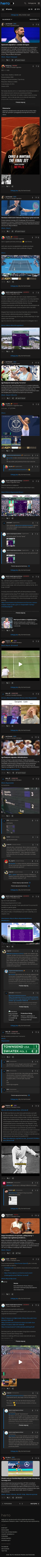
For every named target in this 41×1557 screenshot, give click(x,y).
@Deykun (9, 1185)
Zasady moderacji (7, 1534)
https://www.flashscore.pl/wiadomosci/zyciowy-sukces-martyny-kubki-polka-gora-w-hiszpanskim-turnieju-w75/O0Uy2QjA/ (19, 605)
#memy (4, 698)
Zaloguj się (32, 3)
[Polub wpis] (38, 24)
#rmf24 (19, 1494)
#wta (12, 325)
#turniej (13, 1494)
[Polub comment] (37, 455)
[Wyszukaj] (25, 3)
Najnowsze (6, 19)
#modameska (11, 1110)
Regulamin (5, 1530)
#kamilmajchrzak (31, 1494)
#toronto (14, 395)
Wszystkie (33, 19)
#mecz (3, 325)
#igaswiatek (14, 492)
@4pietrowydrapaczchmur (15, 953)
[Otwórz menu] (38, 3)
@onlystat (12, 863)
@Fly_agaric (13, 874)
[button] (20, 145)
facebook (4, 1547)
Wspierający (5, 1540)
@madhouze (13, 1193)
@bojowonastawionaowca (17, 469)
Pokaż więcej (20, 102)
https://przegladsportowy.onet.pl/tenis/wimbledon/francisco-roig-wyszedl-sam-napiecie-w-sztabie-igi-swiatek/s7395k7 (24, 998)
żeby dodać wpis (20, 15)
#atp (23, 1494)
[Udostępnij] (12, 60)
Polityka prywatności (9, 1532)
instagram (5, 1549)
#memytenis (15, 698)
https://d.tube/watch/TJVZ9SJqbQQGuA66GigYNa (17, 1327)
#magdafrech (18, 325)
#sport (8, 57)
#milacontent (24, 698)
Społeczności (6, 1538)
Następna (34, 1504)
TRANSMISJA (8, 1268)
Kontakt (4, 1528)
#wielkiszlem (5, 920)
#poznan (13, 1278)
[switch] (12, 3)
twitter (4, 1551)
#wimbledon (15, 769)
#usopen (14, 57)
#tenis (3, 57)
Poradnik (4, 1536)
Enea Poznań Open (20, 1263)
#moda (3, 1110)
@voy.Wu (9, 458)
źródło (14, 645)
